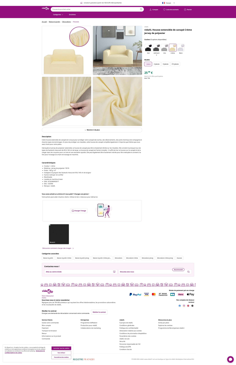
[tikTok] (192, 306)
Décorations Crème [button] (132, 258)
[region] (38, 353)
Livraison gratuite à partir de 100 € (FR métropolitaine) (102, 3)
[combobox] (97, 9)
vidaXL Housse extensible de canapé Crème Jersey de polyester (168, 31)
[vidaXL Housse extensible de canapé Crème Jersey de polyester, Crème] (66, 50)
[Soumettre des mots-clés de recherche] (141, 9)
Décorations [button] (118, 258)
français (168, 3)
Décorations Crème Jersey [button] (165, 258)
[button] (59, 234)
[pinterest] (188, 306)
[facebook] (180, 306)
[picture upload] (103, 210)
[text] (148, 73)
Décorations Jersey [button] (147, 258)
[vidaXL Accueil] (45, 8)
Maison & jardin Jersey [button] (82, 258)
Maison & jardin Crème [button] (64, 258)
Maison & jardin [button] (48, 258)
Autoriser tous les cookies (61, 348)
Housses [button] (179, 258)
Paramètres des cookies (127, 336)
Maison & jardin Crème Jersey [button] (102, 258)
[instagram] (184, 306)
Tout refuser (61, 353)
